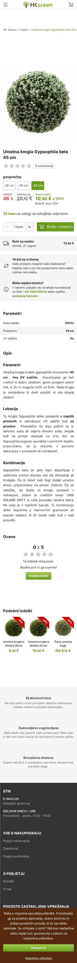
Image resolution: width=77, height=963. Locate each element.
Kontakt (8, 881)
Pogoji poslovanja (16, 856)
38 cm (23, 185)
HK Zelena (26, 3)
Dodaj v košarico (60, 227)
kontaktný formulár (25, 296)
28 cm (9, 185)
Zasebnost (10, 848)
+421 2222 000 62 (35, 291)
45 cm (38, 185)
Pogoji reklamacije (16, 841)
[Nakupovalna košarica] (71, 4)
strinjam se (38, 947)
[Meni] (5, 4)
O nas (7, 889)
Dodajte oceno (38, 575)
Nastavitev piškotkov (38, 958)
